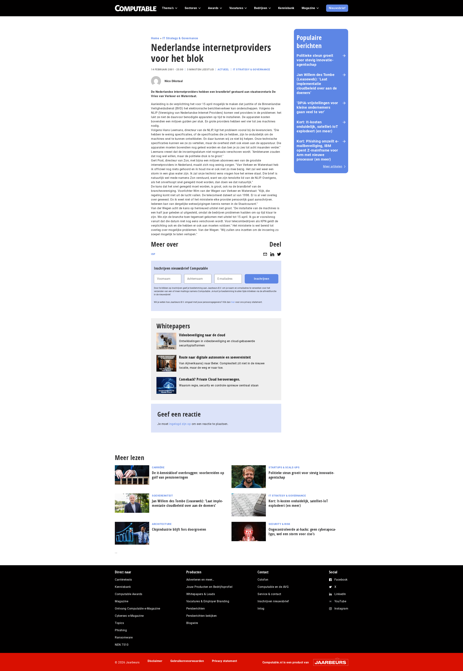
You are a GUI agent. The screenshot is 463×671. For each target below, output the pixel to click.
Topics (119, 623)
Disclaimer (155, 661)
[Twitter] (279, 254)
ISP (153, 254)
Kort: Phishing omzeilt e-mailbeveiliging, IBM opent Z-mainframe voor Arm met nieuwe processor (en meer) (318, 150)
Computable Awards (128, 594)
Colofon (263, 579)
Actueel (223, 69)
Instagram (341, 608)
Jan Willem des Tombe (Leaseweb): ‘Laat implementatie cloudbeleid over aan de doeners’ (317, 84)
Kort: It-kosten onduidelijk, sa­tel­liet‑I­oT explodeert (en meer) (298, 503)
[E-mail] (265, 254)
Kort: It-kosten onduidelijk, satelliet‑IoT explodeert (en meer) (317, 126)
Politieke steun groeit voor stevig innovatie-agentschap (315, 60)
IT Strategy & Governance (180, 38)
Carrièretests (123, 579)
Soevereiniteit (162, 495)
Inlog (261, 608)
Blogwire (192, 623)
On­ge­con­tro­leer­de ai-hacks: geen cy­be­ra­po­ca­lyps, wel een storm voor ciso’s (302, 531)
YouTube (340, 601)
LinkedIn (340, 594)
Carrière (158, 467)
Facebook (341, 579)
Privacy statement (224, 661)
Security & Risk (279, 524)
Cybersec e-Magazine (129, 615)
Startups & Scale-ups (284, 467)
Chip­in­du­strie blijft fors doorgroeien (179, 529)
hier (233, 302)
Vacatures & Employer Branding (207, 601)
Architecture (161, 524)
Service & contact (269, 594)
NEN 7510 (121, 644)
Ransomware (124, 637)
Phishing (121, 630)
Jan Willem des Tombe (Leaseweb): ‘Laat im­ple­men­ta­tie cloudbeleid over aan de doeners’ (187, 503)
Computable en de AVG (273, 587)
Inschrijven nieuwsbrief (273, 601)
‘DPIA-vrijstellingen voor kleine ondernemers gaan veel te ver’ (317, 107)
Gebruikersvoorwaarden (187, 661)
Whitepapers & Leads (200, 594)
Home (155, 38)
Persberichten (195, 608)
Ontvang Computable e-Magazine (137, 608)
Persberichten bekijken (201, 615)
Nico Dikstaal (174, 81)
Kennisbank (123, 587)
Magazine (121, 601)
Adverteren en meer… (200, 579)
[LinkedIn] (272, 254)
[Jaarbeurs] (329, 662)
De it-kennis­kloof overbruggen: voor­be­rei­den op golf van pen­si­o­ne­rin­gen (188, 475)
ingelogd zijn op (180, 424)
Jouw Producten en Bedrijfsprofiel (209, 587)
